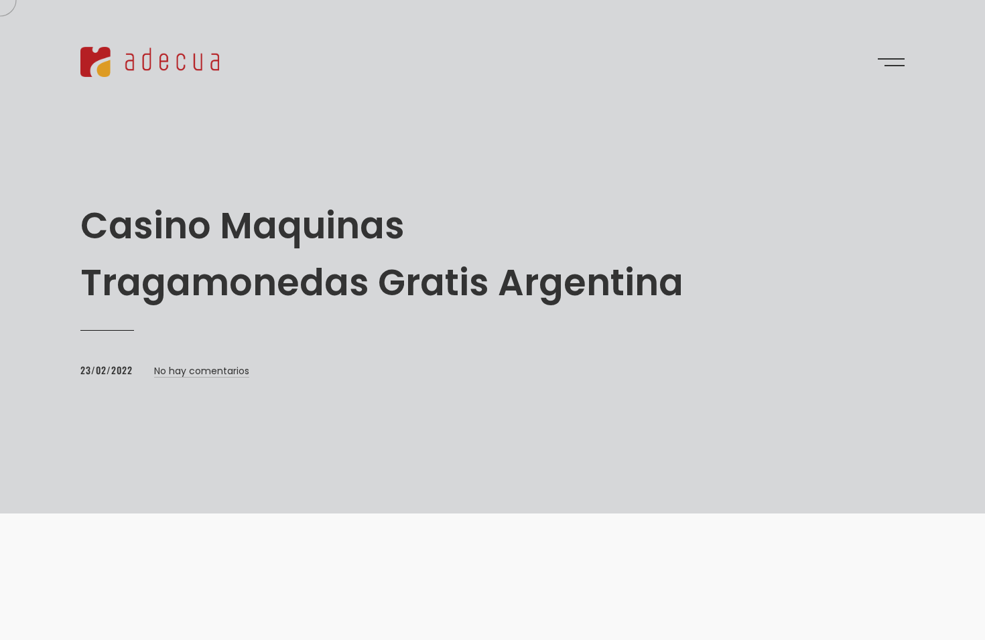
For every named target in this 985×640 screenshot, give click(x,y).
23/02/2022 (106, 370)
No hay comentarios (201, 371)
